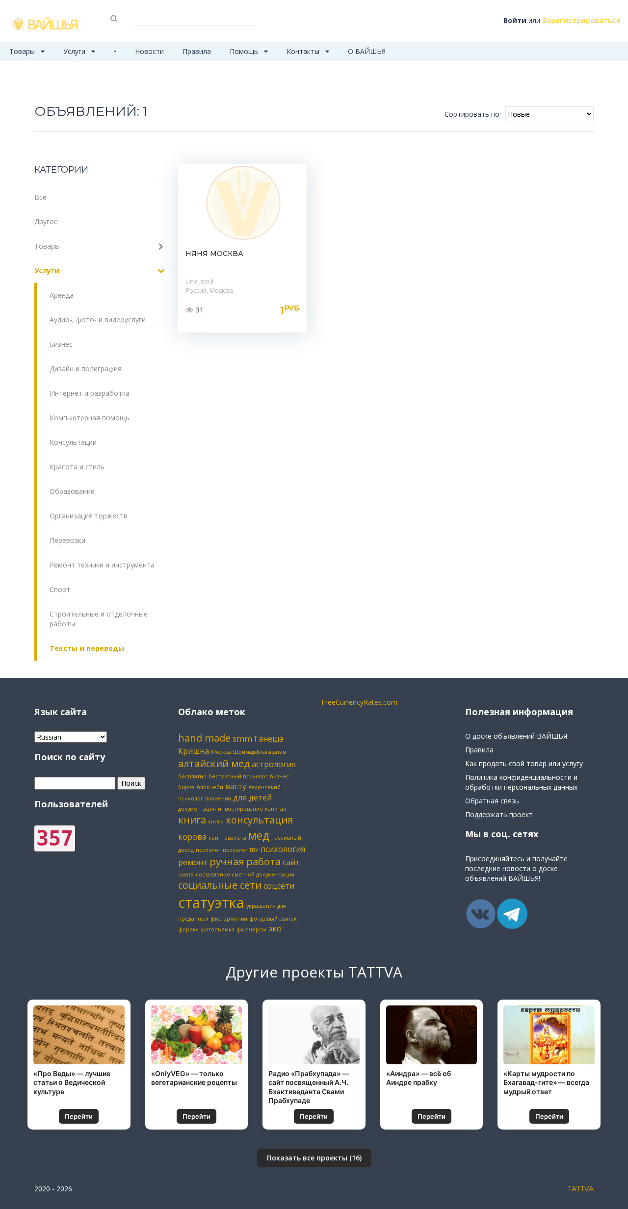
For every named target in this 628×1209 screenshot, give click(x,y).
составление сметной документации (245, 874)
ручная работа (245, 861)
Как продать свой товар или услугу (524, 763)
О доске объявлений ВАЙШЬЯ (516, 736)
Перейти (79, 1116)
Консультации (73, 442)
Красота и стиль (77, 466)
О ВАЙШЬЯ (367, 51)
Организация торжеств (89, 515)
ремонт (193, 862)
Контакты (304, 51)
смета (186, 874)
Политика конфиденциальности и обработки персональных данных (521, 782)
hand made (204, 738)
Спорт (60, 589)
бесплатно (192, 776)
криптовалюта (227, 837)
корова (192, 836)
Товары (23, 51)
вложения (218, 798)
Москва (221, 751)
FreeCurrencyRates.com (359, 702)
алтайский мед (214, 763)
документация (197, 808)
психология (283, 849)
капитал (275, 808)
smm (242, 738)
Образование (72, 491)
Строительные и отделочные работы (99, 618)
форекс (188, 929)
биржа (186, 787)
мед (258, 835)
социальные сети (220, 885)
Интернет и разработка (90, 393)
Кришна (193, 751)
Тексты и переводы (87, 648)
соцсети (278, 885)
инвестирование (240, 808)
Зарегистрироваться (581, 20)
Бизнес (61, 344)
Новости (149, 51)
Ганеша (269, 738)
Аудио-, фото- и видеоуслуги (98, 319)
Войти (514, 20)
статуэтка (211, 902)
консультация (259, 819)
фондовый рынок (273, 918)
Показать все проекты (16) (314, 1157)
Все (40, 197)
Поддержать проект (499, 814)
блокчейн (210, 787)
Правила (197, 51)
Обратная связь (492, 800)
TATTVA (581, 1188)
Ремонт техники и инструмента (102, 564)
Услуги (75, 51)
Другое (46, 221)
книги (216, 821)
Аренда (62, 295)
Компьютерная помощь (90, 417)
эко (275, 928)
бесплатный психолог (238, 776)
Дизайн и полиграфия (86, 368)
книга (192, 819)
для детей (252, 797)
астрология (274, 764)
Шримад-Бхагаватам (260, 751)
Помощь (245, 51)
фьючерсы (251, 929)
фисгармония (228, 918)
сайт (291, 862)
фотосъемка (218, 929)
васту (235, 786)
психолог (208, 850)
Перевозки (67, 540)
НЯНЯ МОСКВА (214, 253)
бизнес (279, 776)
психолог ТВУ (241, 850)
